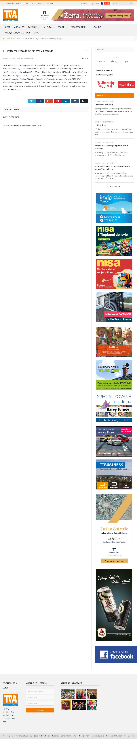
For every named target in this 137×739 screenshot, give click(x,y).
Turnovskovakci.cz (21, 736)
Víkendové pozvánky (104, 104)
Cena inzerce (66, 736)
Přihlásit (84, 3)
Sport (61, 27)
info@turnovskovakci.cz (40, 736)
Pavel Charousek (11, 117)
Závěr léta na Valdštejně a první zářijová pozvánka (111, 147)
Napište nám (84, 736)
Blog (36, 32)
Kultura (47, 27)
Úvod (8, 27)
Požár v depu (100, 125)
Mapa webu (129, 736)
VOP (75, 736)
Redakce (55, 736)
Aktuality (19, 27)
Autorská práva (98, 736)
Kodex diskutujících (114, 736)
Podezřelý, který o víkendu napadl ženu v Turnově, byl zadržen (112, 167)
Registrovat (94, 3)
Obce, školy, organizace (17, 32)
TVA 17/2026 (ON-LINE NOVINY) (38, 3)
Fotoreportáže (78, 27)
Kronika (97, 27)
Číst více (115, 114)
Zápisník (32, 27)
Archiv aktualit (114, 186)
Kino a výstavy (114, 57)
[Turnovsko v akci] (10, 14)
